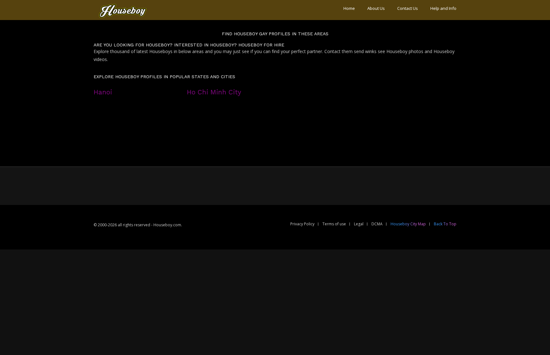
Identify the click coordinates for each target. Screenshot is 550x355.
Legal (358, 224)
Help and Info (443, 8)
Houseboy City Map (408, 224)
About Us (376, 8)
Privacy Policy (302, 224)
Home (349, 8)
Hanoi (103, 92)
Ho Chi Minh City (214, 92)
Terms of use (334, 224)
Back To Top (445, 224)
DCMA (377, 224)
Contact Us (407, 8)
